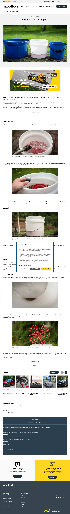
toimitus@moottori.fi (7, 498)
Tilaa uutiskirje (14, 1)
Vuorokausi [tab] (31, 422)
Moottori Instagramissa (62, 495)
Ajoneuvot (37, 16)
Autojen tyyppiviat (24, 493)
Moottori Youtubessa (62, 497)
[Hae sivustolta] (64, 1)
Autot (22, 491)
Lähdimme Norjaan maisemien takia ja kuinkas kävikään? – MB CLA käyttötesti (16, 439)
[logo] (10, 7)
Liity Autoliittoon (6, 1)
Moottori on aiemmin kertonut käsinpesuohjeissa (30, 124)
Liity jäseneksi (51, 477)
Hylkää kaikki (35, 268)
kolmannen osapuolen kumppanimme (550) (35, 248)
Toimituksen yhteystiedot (7, 501)
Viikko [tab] (35, 422)
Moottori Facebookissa (62, 492)
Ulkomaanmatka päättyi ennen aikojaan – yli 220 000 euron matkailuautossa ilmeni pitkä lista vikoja (20, 432)
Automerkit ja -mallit (61, 6)
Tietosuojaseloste (6, 506)
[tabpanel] (35, 438)
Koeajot (22, 495)
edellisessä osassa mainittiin (21, 103)
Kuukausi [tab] (39, 422)
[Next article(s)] (66, 372)
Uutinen (7, 11)
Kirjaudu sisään (47, 1)
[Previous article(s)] (62, 372)
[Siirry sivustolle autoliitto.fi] (47, 510)
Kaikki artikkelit (53, 372)
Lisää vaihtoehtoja (24, 268)
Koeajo (8, 389)
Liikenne (22, 504)
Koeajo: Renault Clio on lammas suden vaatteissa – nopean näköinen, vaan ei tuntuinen (18, 446)
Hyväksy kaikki (46, 268)
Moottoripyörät (24, 500)
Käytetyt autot (23, 497)
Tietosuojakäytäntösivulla (26, 264)
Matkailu (22, 506)
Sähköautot (36, 389)
